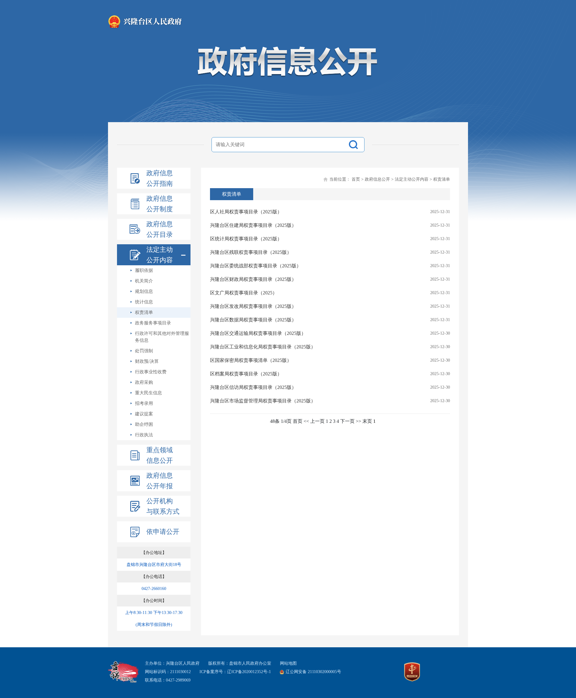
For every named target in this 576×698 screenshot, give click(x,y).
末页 (367, 421)
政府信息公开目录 (159, 229)
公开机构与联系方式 (162, 506)
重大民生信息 (148, 392)
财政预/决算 (147, 361)
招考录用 (144, 403)
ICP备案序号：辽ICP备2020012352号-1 (235, 671)
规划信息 (144, 291)
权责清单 (144, 312)
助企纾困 (144, 424)
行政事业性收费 (150, 371)
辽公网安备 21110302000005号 (313, 671)
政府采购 (144, 382)
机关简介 (144, 280)
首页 (356, 179)
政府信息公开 (377, 179)
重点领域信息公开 (159, 455)
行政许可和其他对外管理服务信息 (162, 337)
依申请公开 (162, 531)
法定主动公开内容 (411, 179)
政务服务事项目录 (153, 322)
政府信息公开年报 (159, 481)
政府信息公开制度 (159, 204)
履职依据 (144, 270)
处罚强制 (144, 350)
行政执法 (144, 434)
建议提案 (144, 413)
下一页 (347, 421)
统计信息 (144, 301)
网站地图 (288, 663)
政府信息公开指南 (159, 178)
